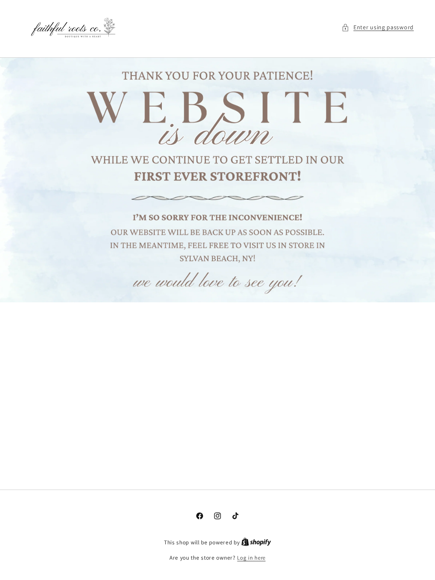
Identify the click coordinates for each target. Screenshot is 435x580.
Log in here (251, 557)
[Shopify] (256, 542)
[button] (378, 27)
